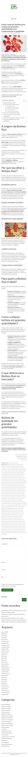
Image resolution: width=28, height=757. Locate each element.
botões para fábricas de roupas (14, 469)
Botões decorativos (6, 708)
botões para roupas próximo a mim (9, 500)
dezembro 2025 (5, 645)
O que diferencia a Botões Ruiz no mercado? (14, 117)
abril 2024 (3, 683)
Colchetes (3, 729)
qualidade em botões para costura (13, 532)
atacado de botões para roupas (15, 464)
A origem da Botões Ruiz (9, 103)
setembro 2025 (5, 651)
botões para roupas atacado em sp (15, 476)
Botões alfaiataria (5, 704)
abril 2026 (3, 637)
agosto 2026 (4, 632)
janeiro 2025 (4, 666)
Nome (3, 562)
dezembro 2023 (5, 690)
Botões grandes (5, 712)
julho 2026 (4, 634)
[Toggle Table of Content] (23, 101)
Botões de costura (6, 706)
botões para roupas (13, 463)
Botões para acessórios (7, 716)
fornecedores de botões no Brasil (17, 523)
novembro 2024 (5, 670)
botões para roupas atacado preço (9, 485)
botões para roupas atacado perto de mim (14, 484)
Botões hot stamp (5, 714)
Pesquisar (4, 596)
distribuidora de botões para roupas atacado (12, 510)
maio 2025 (4, 658)
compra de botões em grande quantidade (11, 503)
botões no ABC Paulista (12, 467)
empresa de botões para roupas (9, 511)
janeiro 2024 (4, 688)
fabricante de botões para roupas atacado (11, 518)
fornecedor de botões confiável (9, 519)
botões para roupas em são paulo (13, 490)
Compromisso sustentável (13, 111)
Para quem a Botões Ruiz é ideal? (11, 112)
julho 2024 (4, 677)
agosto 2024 (4, 675)
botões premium (21, 501)
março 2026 (4, 639)
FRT (17, 754)
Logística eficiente (11, 110)
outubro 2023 (4, 694)
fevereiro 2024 (5, 687)
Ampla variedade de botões (13, 107)
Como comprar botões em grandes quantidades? (11, 115)
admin (8, 33)
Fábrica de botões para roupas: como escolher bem (13, 620)
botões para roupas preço (18, 498)
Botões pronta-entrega (7, 725)
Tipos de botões (5, 746)
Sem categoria (5, 742)
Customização (4, 735)
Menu (15, 19)
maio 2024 (4, 681)
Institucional (4, 740)
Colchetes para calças (6, 733)
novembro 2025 (5, 647)
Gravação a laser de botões (8, 736)
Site (2, 577)
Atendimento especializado (13, 108)
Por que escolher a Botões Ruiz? (11, 104)
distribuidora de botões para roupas (14, 508)
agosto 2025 (4, 653)
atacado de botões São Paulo (8, 466)
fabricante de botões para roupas (14, 516)
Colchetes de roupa (6, 731)
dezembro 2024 (5, 668)
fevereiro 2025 (5, 664)
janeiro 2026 (4, 643)
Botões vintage (5, 727)
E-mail (3, 569)
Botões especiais (5, 710)
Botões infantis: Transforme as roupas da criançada (13, 622)
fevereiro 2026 (5, 641)
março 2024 (4, 685)
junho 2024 (4, 679)
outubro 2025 (4, 649)
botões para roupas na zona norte (12, 493)
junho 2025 (4, 656)
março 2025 (4, 662)
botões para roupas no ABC (12, 497)
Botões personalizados (7, 723)
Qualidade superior (11, 106)
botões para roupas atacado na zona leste (11, 477)
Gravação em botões (6, 738)
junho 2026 (4, 635)
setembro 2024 (5, 673)
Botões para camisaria (6, 717)
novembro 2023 (5, 692)
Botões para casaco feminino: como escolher (12, 618)
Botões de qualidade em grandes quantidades (11, 120)
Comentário (4, 544)
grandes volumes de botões (8, 524)
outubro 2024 (4, 671)
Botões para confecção (7, 719)
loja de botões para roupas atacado (13, 526)
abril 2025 (3, 660)
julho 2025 (4, 654)
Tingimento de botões (6, 744)
